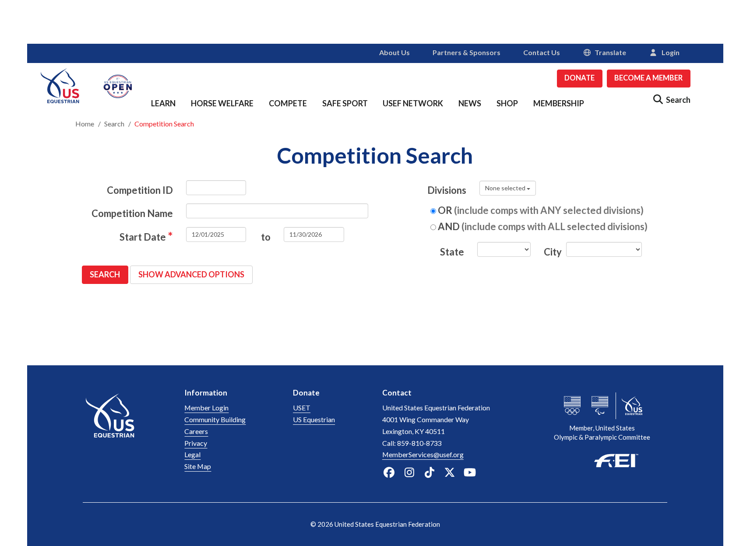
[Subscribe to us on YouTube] (470, 472)
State (452, 252)
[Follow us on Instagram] (409, 472)
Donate (579, 78)
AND (542, 226)
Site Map (197, 466)
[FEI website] (602, 460)
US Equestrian (314, 419)
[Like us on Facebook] (389, 472)
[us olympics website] (572, 405)
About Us (394, 52)
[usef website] (632, 405)
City (552, 252)
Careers (196, 431)
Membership (558, 103)
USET (301, 407)
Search (114, 123)
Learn (163, 103)
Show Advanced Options (191, 274)
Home (84, 123)
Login (669, 52)
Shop (507, 103)
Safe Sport (345, 103)
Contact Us (541, 52)
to (266, 237)
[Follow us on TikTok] (429, 472)
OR (540, 210)
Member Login (206, 407)
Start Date (146, 236)
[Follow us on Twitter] (450, 472)
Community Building (215, 419)
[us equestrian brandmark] (127, 432)
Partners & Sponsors (466, 52)
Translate (610, 52)
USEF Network (413, 103)
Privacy (195, 443)
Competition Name (132, 213)
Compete (288, 103)
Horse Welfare (222, 103)
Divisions (446, 190)
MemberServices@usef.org (423, 454)
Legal (192, 454)
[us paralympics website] (599, 405)
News (469, 103)
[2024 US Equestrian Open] (118, 85)
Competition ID (140, 190)
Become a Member (648, 78)
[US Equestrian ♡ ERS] (60, 84)
